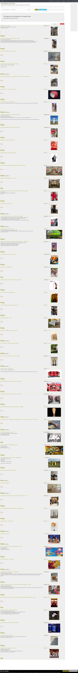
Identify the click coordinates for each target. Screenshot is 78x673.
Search (36, 9)
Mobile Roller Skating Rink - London (7, 432)
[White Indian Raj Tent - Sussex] (54, 323)
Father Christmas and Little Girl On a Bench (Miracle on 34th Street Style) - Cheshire (16, 584)
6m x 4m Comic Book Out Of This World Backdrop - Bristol (11, 546)
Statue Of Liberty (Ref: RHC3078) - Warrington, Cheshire (11, 279)
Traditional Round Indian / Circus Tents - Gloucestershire (11, 457)
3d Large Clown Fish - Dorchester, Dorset (8, 254)
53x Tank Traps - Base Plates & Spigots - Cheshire (10, 63)
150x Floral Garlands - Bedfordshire (7, 559)
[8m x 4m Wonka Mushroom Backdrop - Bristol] (54, 450)
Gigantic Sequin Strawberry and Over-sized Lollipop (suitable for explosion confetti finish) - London (18, 597)
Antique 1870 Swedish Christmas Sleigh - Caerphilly (10, 127)
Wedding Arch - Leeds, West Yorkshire (7, 140)
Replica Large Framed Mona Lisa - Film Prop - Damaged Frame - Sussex (14, 495)
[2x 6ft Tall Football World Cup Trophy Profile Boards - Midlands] (54, 412)
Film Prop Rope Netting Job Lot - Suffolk (8, 51)
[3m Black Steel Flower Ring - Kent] (54, 640)
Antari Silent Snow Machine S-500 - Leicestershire (10, 571)
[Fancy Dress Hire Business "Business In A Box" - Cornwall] (54, 399)
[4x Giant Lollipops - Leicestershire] (54, 526)
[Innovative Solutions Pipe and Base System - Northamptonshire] (54, 513)
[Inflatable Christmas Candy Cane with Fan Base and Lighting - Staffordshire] (54, 247)
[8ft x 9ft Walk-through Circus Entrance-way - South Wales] (54, 386)
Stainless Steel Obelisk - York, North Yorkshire (9, 330)
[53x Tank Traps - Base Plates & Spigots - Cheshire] (54, 69)
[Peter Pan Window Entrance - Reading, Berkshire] (54, 628)
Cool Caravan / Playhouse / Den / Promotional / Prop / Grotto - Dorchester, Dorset (15, 76)
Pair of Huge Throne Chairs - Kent (7, 203)
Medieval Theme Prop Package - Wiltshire (8, 152)
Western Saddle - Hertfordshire (6, 267)
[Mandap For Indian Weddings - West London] (54, 183)
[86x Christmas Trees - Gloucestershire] (54, 107)
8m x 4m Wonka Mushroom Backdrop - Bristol (9, 444)
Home (2, 6)
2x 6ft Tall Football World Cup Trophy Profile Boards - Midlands (12, 406)
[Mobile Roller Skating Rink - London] (54, 437)
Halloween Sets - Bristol (5, 533)
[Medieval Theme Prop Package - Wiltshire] (54, 158)
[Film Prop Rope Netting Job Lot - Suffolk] (54, 56)
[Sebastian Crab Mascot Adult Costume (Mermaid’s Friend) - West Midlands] (54, 196)
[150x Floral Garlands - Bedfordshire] (54, 564)
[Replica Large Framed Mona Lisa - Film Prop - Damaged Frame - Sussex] (54, 501)
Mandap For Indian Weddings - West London (9, 178)
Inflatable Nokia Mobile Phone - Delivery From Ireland (10, 114)
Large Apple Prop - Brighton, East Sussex (8, 89)
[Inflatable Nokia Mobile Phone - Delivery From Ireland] (54, 120)
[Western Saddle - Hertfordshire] (54, 272)
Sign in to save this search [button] (42, 9)
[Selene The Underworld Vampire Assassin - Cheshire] (54, 43)
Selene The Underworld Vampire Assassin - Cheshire (10, 38)
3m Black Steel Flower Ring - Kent (7, 635)
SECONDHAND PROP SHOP (8, 3)
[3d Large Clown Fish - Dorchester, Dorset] (54, 259)
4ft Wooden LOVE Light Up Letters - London (9, 648)
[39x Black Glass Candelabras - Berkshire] (54, 475)
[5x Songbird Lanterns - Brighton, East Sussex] (54, 615)
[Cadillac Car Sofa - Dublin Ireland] (54, 374)
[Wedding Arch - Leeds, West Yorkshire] (54, 145)
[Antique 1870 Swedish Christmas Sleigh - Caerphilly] (54, 132)
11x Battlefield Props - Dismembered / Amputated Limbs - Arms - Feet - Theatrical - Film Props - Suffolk (19, 419)
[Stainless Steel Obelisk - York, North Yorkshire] (54, 335)
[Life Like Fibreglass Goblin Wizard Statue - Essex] (54, 310)
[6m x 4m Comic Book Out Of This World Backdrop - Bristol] (54, 551)
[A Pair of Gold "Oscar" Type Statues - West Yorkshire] (54, 361)
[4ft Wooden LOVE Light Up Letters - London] (54, 653)
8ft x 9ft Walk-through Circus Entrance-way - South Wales (11, 381)
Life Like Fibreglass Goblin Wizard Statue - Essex (9, 305)
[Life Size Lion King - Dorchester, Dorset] (54, 297)
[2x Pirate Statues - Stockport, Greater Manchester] (54, 348)
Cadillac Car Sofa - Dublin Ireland (7, 368)
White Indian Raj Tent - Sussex (6, 317)
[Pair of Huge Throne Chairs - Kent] (54, 208)
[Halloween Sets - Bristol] (54, 539)
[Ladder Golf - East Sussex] (54, 31)
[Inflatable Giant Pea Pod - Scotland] (54, 234)
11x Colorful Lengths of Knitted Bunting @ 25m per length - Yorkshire (13, 165)
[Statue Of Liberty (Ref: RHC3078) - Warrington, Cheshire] (54, 285)
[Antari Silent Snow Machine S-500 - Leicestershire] (54, 577)
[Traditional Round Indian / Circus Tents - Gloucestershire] (54, 463)
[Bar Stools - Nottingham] (54, 488)
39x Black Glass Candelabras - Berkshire (8, 470)
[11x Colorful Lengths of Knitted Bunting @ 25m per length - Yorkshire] (54, 170)
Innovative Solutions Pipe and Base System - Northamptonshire (12, 508)
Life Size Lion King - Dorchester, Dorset (8, 292)
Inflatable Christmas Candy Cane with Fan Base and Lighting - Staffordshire (14, 241)
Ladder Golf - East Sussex (5, 25)
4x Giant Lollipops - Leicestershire (7, 521)
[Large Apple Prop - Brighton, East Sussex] (54, 94)
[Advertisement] (74, 17)
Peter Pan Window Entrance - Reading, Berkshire (9, 622)
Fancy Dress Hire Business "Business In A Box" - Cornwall (11, 394)
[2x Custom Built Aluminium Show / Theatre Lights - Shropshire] (54, 221)
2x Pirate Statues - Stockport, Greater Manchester (10, 343)
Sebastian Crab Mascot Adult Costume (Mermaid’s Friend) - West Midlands (14, 190)
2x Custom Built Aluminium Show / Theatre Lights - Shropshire (12, 216)
